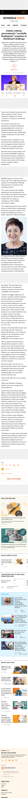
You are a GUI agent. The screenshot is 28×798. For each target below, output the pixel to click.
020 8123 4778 (6, 774)
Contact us (4, 783)
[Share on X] (10, 465)
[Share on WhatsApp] (2, 465)
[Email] (16, 760)
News (3, 25)
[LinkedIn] (12, 760)
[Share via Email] (18, 465)
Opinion (15, 25)
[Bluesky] (9, 760)
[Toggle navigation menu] (2, 12)
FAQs (2, 787)
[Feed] (2, 760)
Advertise (3, 794)
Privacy (3, 785)
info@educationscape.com (8, 776)
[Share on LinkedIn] (14, 465)
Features (24, 25)
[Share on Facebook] (6, 465)
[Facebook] (6, 760)
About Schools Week (6, 792)
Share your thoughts (14, 479)
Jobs (8, 25)
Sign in (24, 12)
